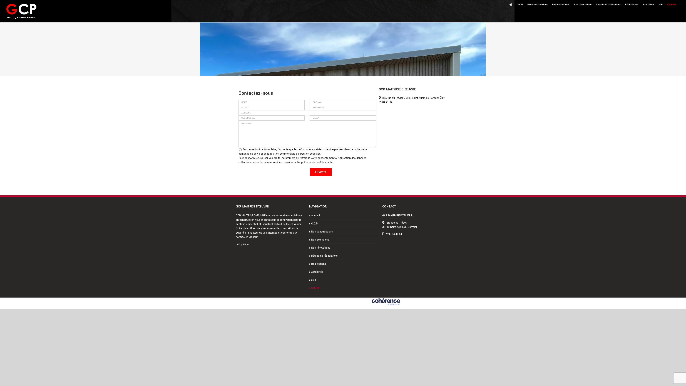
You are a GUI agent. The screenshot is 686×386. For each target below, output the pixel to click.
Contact (315, 288)
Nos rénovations (320, 248)
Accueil (315, 215)
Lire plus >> (243, 244)
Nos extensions (320, 240)
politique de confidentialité (317, 162)
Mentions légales (322, 299)
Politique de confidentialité (345, 299)
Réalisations (318, 264)
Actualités (317, 272)
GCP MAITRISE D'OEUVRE (300, 299)
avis (313, 280)
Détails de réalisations (324, 256)
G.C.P (314, 224)
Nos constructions (322, 232)
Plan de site (365, 299)
